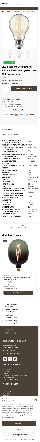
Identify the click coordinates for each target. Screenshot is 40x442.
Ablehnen (19, 429)
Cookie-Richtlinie (9, 439)
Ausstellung (7, 391)
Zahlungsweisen (8, 377)
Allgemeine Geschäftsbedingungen (15, 375)
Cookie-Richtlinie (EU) (10, 380)
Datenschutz (7, 371)
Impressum (31, 439)
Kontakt (5, 373)
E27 (30, 274)
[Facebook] (5, 359)
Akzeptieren (19, 423)
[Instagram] (10, 359)
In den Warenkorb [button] (18, 293)
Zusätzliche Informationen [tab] (10, 134)
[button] (35, 400)
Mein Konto (6, 393)
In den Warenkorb (24, 89)
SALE (14, 274)
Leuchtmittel (16, 11)
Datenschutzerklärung (21, 439)
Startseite (6, 389)
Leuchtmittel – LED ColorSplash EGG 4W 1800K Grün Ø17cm (16, 278)
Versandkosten (17, 80)
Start (3, 11)
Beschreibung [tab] (7, 130)
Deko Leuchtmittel (12, 275)
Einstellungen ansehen (19, 435)
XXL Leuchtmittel (22, 274)
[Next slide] (34, 31)
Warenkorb (6, 395)
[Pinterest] (15, 359)
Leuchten (8, 11)
